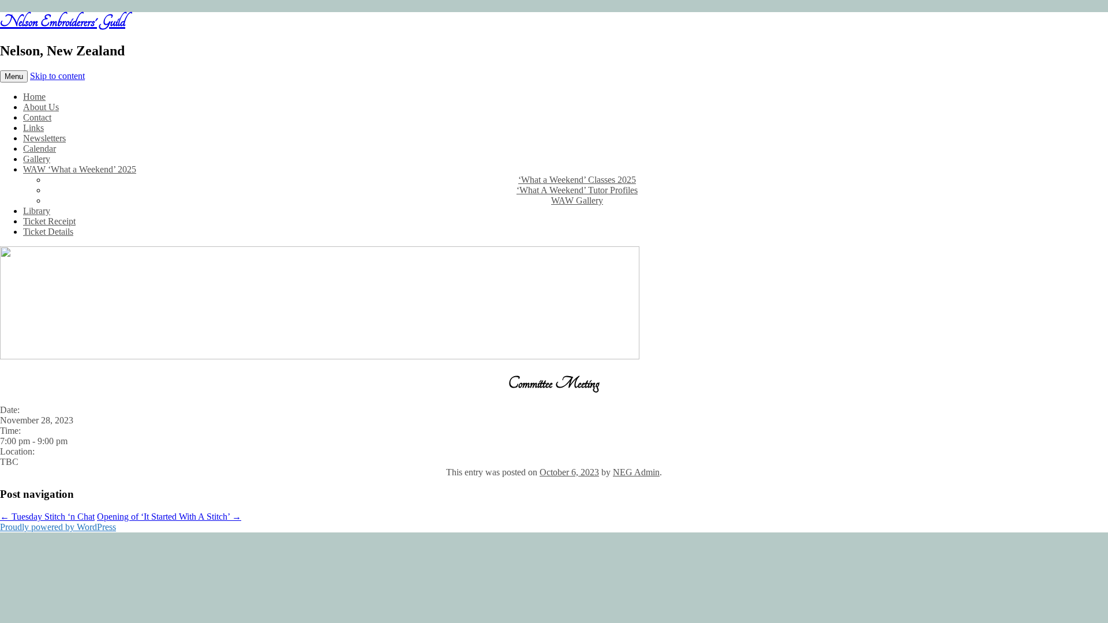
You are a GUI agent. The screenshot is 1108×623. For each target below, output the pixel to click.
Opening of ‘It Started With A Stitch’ (169, 516)
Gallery (36, 159)
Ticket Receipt (49, 221)
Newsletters (44, 138)
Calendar (39, 148)
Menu (14, 76)
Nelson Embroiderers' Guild (62, 21)
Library (36, 211)
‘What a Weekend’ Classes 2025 (577, 180)
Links (33, 128)
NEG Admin (636, 472)
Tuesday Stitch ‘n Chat (47, 516)
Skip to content (57, 76)
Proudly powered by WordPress (58, 527)
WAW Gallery (577, 200)
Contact (37, 117)
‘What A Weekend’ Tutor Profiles (577, 190)
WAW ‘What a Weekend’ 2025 (79, 169)
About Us (41, 107)
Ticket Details (48, 232)
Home (34, 97)
